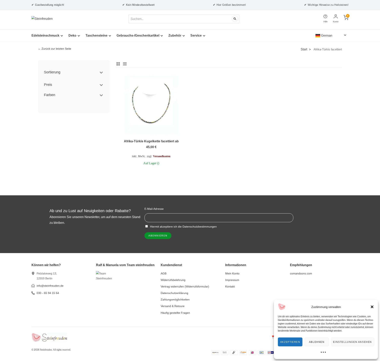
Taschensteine (96, 35)
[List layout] (124, 64)
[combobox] (183, 18)
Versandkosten (161, 156)
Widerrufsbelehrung (173, 280)
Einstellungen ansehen (352, 342)
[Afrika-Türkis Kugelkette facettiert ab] (151, 105)
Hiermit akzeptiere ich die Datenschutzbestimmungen (183, 226)
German (326, 35)
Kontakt (230, 286)
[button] (372, 307)
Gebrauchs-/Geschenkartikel (138, 35)
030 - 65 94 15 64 (48, 293)
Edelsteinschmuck (45, 35)
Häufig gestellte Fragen (175, 312)
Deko (72, 35)
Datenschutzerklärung (174, 293)
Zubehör (174, 35)
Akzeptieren (290, 342)
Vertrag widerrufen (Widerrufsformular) (185, 286)
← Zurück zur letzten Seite (54, 48)
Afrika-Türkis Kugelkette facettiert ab (151, 141)
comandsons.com (301, 273)
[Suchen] (235, 19)
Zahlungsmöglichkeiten (175, 299)
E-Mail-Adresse (154, 208)
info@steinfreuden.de (50, 285)
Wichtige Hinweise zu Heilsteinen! (326, 4)
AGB (163, 273)
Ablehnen (317, 342)
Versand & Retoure (172, 306)
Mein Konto (232, 273)
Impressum (232, 280)
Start (304, 49)
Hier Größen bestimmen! (229, 4)
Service (196, 35)
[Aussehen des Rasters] (118, 64)
